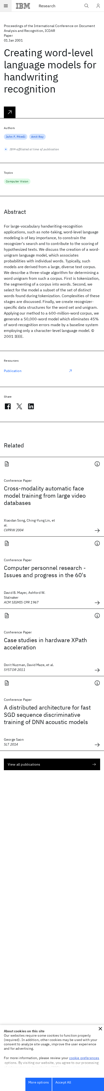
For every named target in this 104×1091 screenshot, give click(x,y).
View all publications (24, 764)
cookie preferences (84, 1058)
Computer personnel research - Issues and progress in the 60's (45, 571)
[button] (100, 1028)
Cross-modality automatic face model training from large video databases (45, 495)
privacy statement (75, 1067)
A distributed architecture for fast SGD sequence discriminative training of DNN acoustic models (47, 714)
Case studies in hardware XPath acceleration (45, 643)
